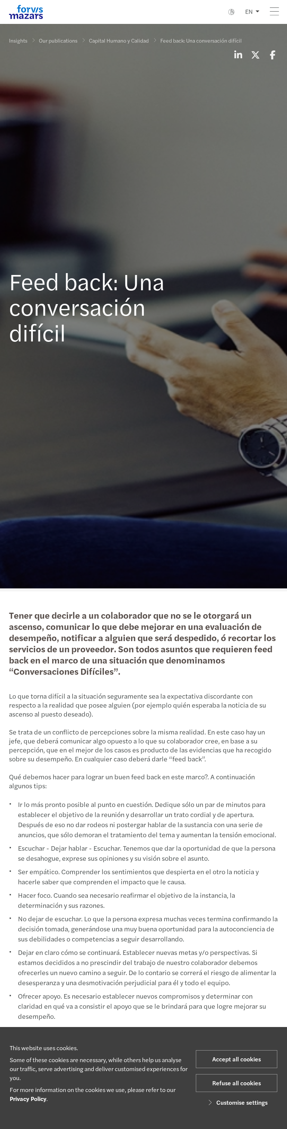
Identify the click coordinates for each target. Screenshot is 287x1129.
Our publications (58, 40)
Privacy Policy (28, 1098)
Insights (18, 40)
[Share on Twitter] (255, 54)
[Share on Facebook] (272, 54)
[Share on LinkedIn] (238, 54)
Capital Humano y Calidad (119, 40)
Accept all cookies (236, 1059)
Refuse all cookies (236, 1083)
